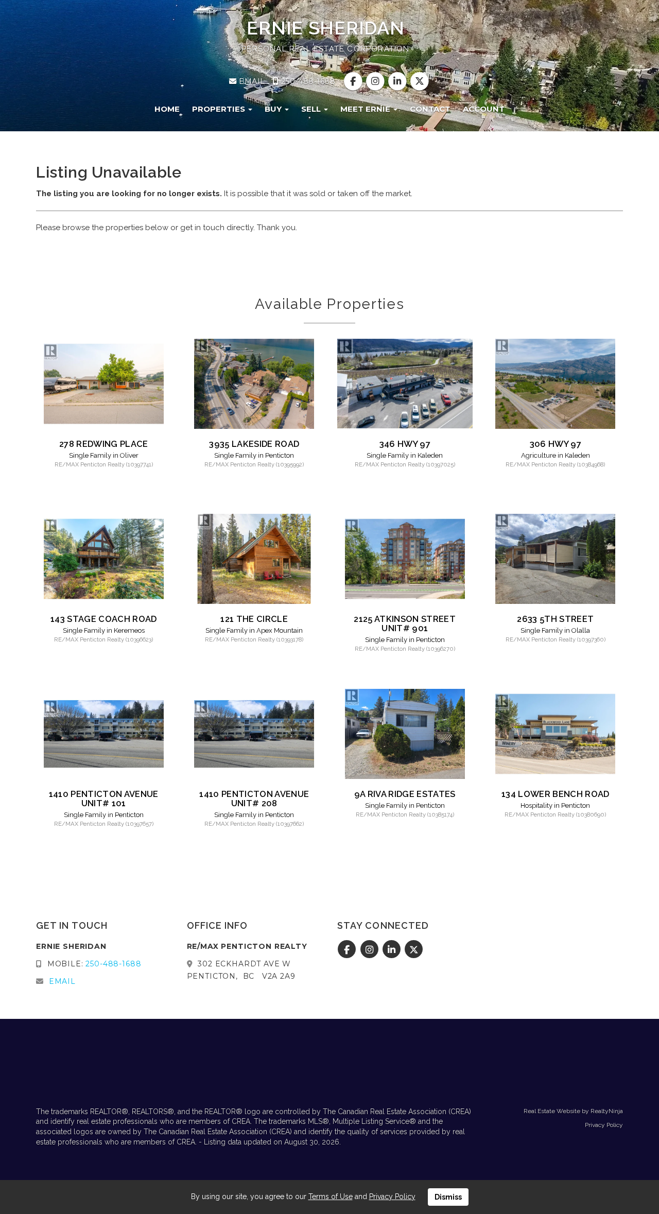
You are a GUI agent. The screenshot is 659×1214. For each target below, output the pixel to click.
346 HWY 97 (404, 444)
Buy (274, 109)
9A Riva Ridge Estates (405, 794)
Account (484, 109)
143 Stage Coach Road (103, 619)
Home (167, 109)
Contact (430, 109)
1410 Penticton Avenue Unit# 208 (254, 798)
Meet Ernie (366, 109)
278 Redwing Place (103, 444)
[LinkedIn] (399, 81)
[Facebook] (354, 81)
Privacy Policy (604, 1125)
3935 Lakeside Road (254, 444)
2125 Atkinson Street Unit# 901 (405, 623)
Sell (312, 109)
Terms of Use (330, 1196)
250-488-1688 (307, 81)
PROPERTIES (219, 109)
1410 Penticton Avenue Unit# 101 (104, 798)
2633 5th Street (555, 619)
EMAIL (251, 81)
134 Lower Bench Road (555, 794)
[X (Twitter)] (420, 81)
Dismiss (448, 1197)
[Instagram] (376, 81)
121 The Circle (254, 619)
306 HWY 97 (555, 444)
